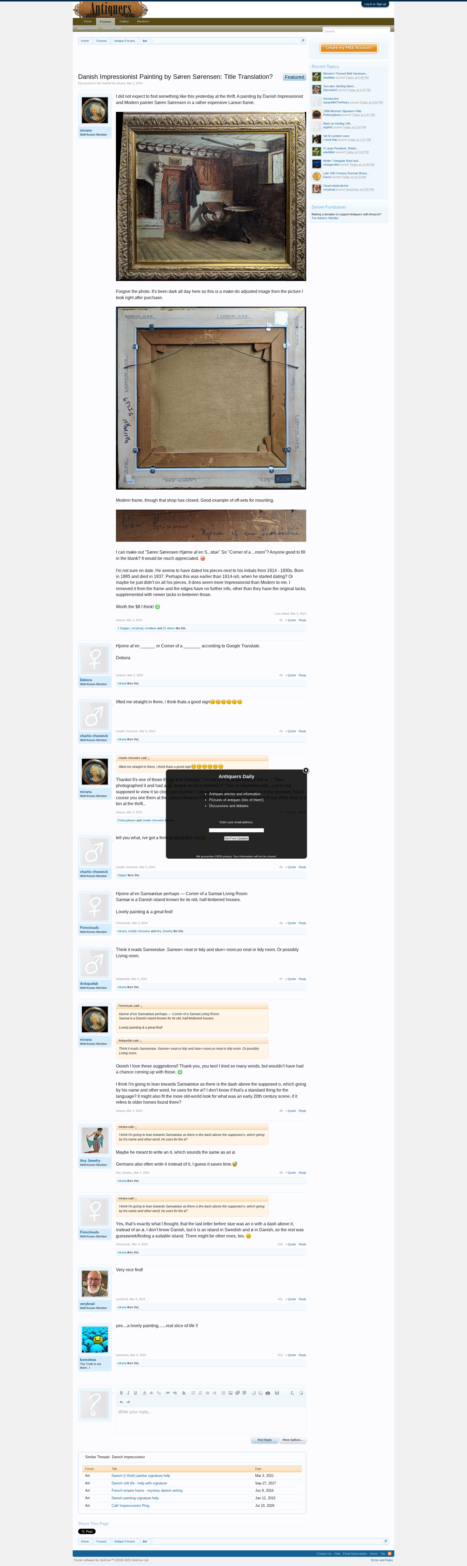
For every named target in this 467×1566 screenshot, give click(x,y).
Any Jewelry (164, 931)
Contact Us (324, 1553)
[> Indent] (214, 1393)
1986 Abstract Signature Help (342, 111)
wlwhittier (329, 77)
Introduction (331, 98)
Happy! (122, 875)
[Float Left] (254, 1393)
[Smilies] (223, 1393)
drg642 (327, 127)
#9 (281, 1172)
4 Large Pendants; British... (341, 148)
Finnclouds (89, 928)
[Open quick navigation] (303, 40)
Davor (327, 177)
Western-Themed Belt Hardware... (345, 73)
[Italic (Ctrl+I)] (128, 1393)
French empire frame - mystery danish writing (147, 1490)
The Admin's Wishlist (325, 218)
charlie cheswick (94, 736)
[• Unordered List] (193, 1393)
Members (143, 21)
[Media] (237, 1393)
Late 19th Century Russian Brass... (346, 173)
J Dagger (124, 628)
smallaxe (150, 628)
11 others (169, 628)
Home (88, 21)
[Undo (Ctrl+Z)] (121, 1402)
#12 (280, 1355)
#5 (281, 867)
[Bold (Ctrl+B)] (121, 1393)
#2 (281, 675)
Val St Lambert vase (336, 136)
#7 (281, 979)
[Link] (168, 1393)
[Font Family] (158, 1393)
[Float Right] (261, 1393)
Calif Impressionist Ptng (130, 1506)
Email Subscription (355, 1553)
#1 (281, 620)
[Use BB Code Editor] (301, 1393)
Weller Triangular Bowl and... (342, 160)
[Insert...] (244, 1393)
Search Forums (88, 28)
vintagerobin (331, 164)
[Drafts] (277, 1393)
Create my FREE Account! (349, 48)
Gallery (124, 21)
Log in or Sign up (375, 4)
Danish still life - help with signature (139, 1483)
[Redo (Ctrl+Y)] (128, 1402)
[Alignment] (184, 1393)
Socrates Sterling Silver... (339, 86)
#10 (280, 1244)
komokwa (88, 1360)
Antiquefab (89, 984)
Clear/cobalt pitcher (336, 185)
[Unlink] (175, 1393)
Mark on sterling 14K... (338, 123)
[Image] (230, 1393)
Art (99, 83)
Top (382, 1553)
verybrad (137, 628)
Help (337, 1553)
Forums (105, 21)
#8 (281, 1110)
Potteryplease (127, 820)
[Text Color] (144, 1393)
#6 (281, 923)
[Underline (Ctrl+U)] (135, 1393)
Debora (86, 680)
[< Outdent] (207, 1393)
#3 (281, 731)
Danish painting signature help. (136, 1498)
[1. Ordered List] (200, 1393)
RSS (390, 1553)
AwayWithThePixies (336, 102)
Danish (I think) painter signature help (141, 1476)
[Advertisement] (192, 59)
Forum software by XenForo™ (111, 1560)
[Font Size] (151, 1393)
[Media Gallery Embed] (268, 1393)
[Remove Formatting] (292, 1393)
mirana (120, 83)
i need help (330, 139)
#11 (280, 1299)
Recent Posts (112, 28)
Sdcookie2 (330, 90)
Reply (302, 620)
